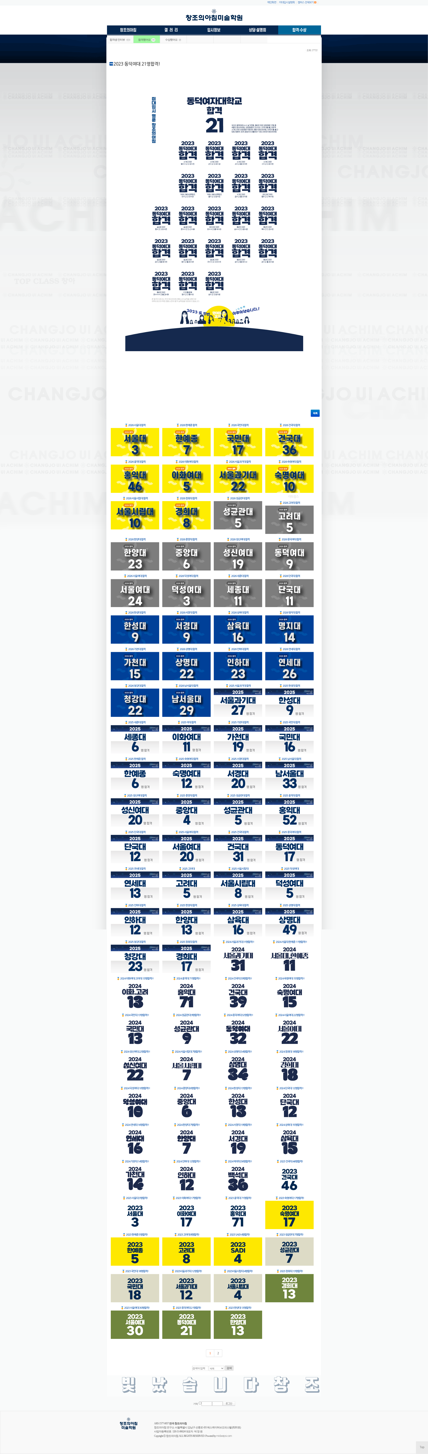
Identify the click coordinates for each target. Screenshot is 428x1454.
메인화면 (271, 2)
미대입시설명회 (287, 2)
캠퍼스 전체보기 (306, 2)
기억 (195, 1404)
